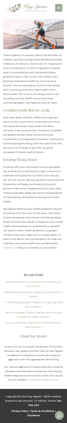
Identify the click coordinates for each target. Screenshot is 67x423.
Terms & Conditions (42, 411)
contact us (9, 247)
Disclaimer (33, 415)
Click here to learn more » (43, 379)
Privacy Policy (19, 411)
